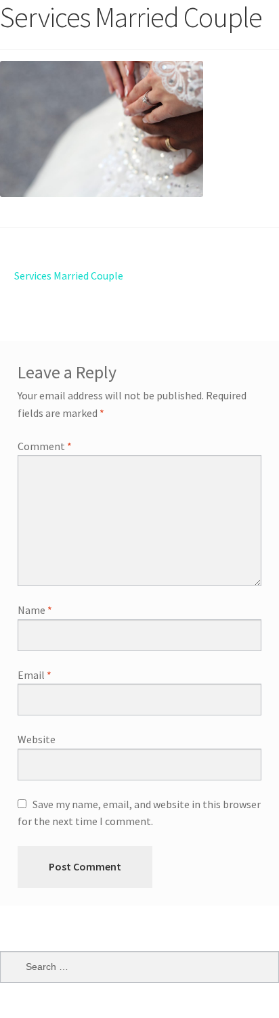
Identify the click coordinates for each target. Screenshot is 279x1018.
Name (35, 610)
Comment (45, 446)
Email (34, 675)
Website (37, 739)
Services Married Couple (68, 274)
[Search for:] (139, 966)
